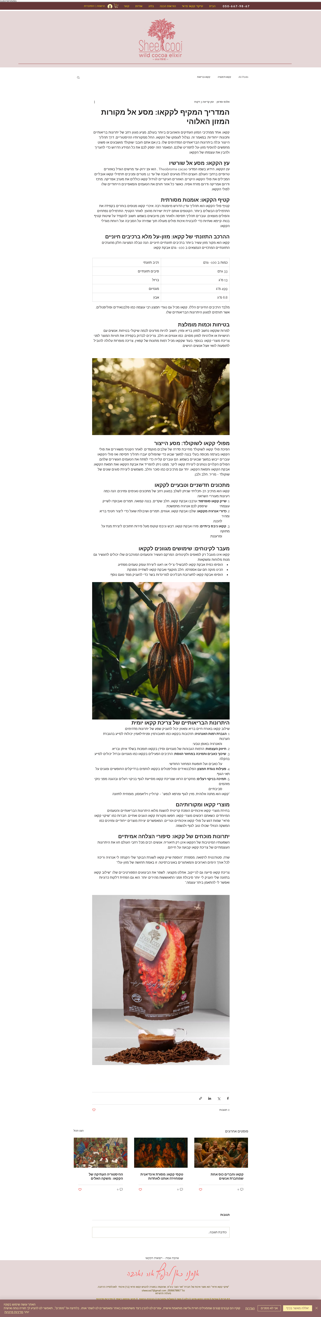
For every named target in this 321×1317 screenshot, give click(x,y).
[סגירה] (316, 1308)
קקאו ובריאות (203, 77)
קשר (179, 1299)
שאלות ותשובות (165, 1299)
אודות (215, 1299)
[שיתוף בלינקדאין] (209, 1098)
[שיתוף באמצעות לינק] (200, 1098)
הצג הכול (79, 1130)
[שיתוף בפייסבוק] (228, 1098)
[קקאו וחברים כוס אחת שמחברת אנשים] (221, 1153)
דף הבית (225, 1299)
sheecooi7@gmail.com (154, 1290)
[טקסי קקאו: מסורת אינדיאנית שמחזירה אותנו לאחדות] (161, 1153)
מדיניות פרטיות (13, 1312)
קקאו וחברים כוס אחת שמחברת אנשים (227, 1176)
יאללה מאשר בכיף (297, 1308)
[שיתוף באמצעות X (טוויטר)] (219, 1098)
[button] (116, 6)
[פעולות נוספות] (94, 102)
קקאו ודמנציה (224, 77)
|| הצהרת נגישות (148, 1299)
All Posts (243, 77)
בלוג (186, 1299)
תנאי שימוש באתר (125, 1299)
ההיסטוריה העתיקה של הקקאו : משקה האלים (106, 1176)
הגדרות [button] (250, 1308)
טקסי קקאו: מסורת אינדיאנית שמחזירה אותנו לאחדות (161, 1176)
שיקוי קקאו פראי (200, 1299)
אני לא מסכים (269, 1308)
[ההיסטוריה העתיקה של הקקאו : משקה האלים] (100, 1153)
